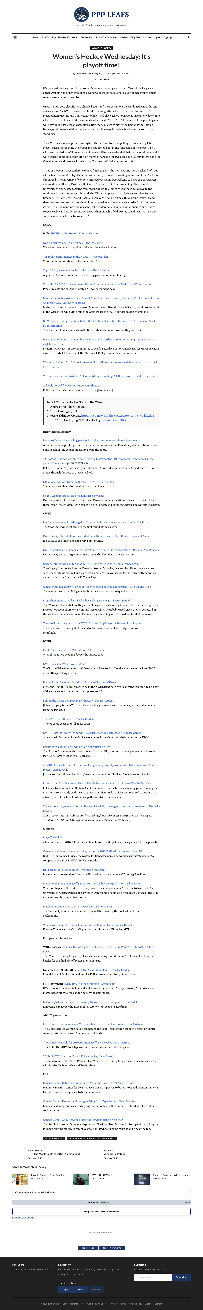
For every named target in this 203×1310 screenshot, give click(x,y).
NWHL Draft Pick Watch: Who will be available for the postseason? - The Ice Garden (92, 733)
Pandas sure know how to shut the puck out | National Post (77, 906)
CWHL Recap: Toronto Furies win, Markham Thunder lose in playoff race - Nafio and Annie (96, 536)
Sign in (157, 37)
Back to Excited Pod (82, 37)
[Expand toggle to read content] (186, 1192)
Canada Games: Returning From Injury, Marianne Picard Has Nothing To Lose (88, 1083)
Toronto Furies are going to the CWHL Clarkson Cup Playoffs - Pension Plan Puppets (93, 623)
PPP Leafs (110, 14)
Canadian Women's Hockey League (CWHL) (91, 1138)
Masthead (78, 1274)
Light (65, 1289)
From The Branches (106, 37)
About (76, 1269)
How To (45, 37)
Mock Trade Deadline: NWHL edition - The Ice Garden (74, 650)
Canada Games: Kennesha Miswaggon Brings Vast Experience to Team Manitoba (90, 1101)
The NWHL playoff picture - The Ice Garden (68, 719)
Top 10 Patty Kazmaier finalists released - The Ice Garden (76, 270)
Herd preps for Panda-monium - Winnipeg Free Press (74, 869)
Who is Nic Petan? (114, 1153)
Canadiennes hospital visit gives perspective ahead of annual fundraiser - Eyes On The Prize (97, 586)
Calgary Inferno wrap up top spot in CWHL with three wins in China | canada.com (91, 564)
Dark (80, 1289)
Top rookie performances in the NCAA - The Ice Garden (75, 256)
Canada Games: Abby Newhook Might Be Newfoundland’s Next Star (83, 1119)
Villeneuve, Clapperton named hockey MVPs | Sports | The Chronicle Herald (87, 925)
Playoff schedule (52, 837)
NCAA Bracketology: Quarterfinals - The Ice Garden (73, 243)
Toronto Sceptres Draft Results (47, 1175)
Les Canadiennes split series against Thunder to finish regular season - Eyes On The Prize (95, 522)
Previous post (35, 1150)
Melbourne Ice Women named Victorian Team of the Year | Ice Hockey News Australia (93, 1024)
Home (35, 37)
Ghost (103, 1303)
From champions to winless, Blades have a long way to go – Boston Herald (86, 600)
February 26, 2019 (114, 420)
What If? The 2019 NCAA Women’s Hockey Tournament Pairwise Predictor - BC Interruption (97, 284)
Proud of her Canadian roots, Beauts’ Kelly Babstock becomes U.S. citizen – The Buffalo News (97, 783)
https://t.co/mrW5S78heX (98, 416)
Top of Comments (112, 1247)
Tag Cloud (115, 1269)
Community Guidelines (95, 1269)
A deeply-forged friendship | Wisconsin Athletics (71, 385)
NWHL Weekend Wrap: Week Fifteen (64, 664)
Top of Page (88, 1247)
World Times (43, 1269)
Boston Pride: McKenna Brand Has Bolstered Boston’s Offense (79, 682)
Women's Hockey (101, 48)
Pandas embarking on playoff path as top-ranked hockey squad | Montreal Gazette (91, 883)
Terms (123, 1303)
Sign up (168, 37)
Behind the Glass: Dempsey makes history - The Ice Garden (78, 700)
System (96, 1289)
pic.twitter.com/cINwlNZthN (135, 416)
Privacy (113, 1303)
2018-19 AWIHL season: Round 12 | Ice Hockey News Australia (79, 1056)
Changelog (63, 1274)
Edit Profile (64, 1269)
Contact (158, 1303)
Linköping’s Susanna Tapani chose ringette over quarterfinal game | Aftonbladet (90, 1002)
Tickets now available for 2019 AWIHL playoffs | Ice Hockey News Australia (86, 1042)
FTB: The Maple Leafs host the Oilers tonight (54, 1153)
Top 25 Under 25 (60, 37)
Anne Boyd (80, 73)
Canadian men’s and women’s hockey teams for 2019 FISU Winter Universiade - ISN (92, 851)
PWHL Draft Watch (102, 1175)
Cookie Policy (135, 1303)
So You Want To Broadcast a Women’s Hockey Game (73, 495)
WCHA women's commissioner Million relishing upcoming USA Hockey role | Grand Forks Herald (99, 376)
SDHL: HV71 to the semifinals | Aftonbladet (89, 983)
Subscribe (181, 1277)
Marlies (124, 37)
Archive (147, 37)
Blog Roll (135, 37)
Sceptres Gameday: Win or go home (171, 1175)
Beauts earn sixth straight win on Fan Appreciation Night (76, 746)
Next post (109, 1150)
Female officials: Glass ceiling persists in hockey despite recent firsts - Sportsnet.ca (91, 440)
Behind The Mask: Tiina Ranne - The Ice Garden (102, 970)
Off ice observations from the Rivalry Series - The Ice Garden (78, 482)
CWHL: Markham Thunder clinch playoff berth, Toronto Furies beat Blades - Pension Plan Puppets (101, 550)
